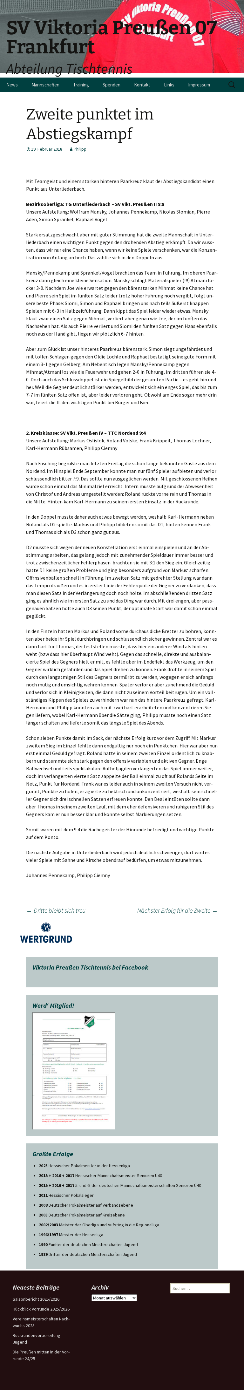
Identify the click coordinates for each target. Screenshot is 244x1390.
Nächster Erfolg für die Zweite (177, 910)
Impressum (199, 85)
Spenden (111, 85)
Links (169, 85)
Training (81, 85)
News (12, 85)
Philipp (80, 149)
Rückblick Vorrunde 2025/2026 (41, 1309)
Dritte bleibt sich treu (55, 910)
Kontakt (142, 85)
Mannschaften (45, 85)
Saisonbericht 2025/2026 (36, 1299)
